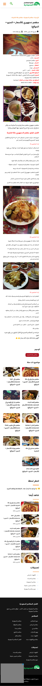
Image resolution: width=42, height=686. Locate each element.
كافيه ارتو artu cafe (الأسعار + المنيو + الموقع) (30, 470)
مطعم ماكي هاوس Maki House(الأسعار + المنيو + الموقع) (12, 428)
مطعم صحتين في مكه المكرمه (32, 450)
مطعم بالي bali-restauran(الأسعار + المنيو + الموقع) (13, 382)
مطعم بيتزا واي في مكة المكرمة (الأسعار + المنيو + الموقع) (30, 382)
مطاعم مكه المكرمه (32, 355)
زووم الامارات (34, 632)
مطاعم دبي (35, 628)
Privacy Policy (24, 681)
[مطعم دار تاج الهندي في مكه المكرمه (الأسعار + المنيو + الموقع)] (30, 545)
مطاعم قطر (18, 636)
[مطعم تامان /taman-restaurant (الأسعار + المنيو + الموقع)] (30, 558)
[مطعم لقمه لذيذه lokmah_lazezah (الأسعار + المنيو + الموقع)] (30, 532)
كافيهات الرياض (31, 575)
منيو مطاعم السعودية (30, 589)
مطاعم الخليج (17, 632)
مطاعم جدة (18, 628)
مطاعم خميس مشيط (30, 585)
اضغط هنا (16, 80)
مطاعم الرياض (34, 625)
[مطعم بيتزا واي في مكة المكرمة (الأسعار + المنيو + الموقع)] (30, 507)
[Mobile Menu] (4, 3)
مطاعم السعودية (31, 582)
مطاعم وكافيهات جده (32, 639)
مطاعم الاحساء (31, 578)
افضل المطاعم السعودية (14, 639)
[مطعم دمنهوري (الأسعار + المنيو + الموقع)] (21, 44)
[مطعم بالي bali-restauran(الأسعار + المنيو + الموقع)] (30, 519)
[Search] (11, 3)
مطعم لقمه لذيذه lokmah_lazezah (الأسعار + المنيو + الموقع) (30, 405)
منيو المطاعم (34, 621)
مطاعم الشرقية (17, 625)
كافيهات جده (34, 636)
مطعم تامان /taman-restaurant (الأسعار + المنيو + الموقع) (32, 428)
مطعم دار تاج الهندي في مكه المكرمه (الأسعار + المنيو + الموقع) (12, 405)
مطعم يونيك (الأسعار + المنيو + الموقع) (12, 450)
